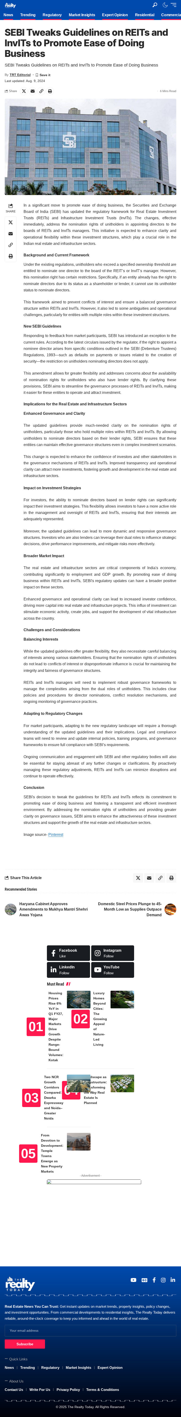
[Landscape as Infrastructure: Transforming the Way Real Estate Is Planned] (122, 1083)
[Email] (33, 91)
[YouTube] (133, 1280)
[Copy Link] (41, 91)
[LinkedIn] (68, 970)
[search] (154, 5)
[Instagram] (112, 953)
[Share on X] (24, 91)
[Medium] (112, 970)
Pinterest (55, 835)
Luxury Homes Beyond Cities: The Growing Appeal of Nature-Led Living (100, 1019)
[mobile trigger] (172, 5)
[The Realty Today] (10, 5)
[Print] (50, 91)
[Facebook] (68, 953)
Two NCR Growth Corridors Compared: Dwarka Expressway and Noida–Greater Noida (53, 1097)
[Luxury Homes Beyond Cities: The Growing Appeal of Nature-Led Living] (122, 999)
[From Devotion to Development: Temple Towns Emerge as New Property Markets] (78, 1142)
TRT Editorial (20, 75)
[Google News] (144, 1280)
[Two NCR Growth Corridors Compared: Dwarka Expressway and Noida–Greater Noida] (78, 1083)
